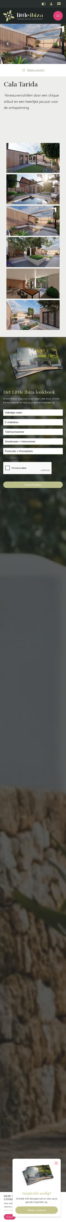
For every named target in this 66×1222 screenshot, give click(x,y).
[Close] (56, 1163)
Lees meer (8, 1210)
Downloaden (33, 485)
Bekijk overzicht (35, 70)
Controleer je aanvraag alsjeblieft (21, 459)
